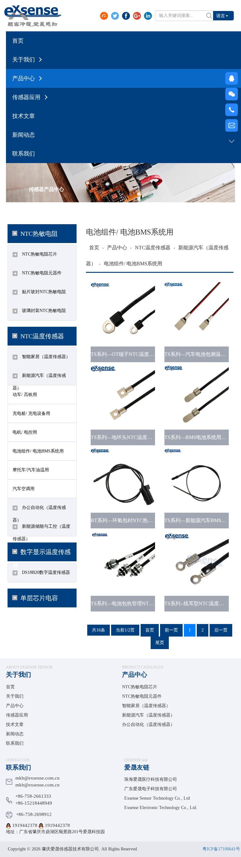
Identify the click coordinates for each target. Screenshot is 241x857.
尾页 (159, 642)
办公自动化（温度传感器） (148, 724)
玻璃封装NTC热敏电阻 (43, 310)
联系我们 (15, 743)
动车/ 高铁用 (25, 394)
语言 (220, 15)
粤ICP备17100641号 (221, 849)
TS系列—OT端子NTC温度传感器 (127, 354)
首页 (94, 247)
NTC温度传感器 (152, 247)
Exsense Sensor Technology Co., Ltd (157, 798)
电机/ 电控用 (25, 432)
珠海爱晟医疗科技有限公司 (150, 779)
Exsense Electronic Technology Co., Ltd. (160, 807)
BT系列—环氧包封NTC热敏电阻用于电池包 (139, 520)
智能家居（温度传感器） (45, 356)
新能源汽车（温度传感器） (148, 715)
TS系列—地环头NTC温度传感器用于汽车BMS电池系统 (152, 437)
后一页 (221, 630)
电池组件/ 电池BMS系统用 (38, 451)
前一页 (171, 630)
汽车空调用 (24, 488)
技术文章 (15, 724)
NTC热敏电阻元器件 (41, 273)
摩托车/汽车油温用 (31, 470)
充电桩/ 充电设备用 (31, 413)
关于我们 (18, 674)
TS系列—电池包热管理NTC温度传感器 (134, 603)
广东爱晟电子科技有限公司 (150, 788)
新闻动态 (15, 734)
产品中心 (117, 247)
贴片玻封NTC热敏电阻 (43, 291)
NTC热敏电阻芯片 (39, 254)
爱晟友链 (136, 767)
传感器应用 (17, 715)
